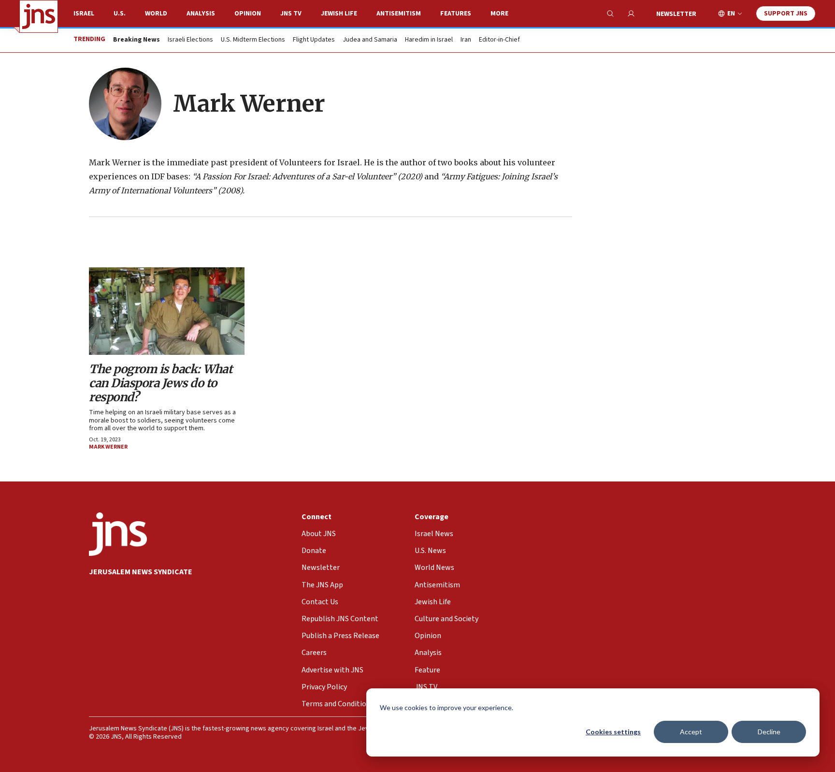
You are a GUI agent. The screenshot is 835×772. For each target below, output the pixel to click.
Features (455, 13)
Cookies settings (613, 732)
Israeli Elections (190, 40)
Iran (466, 40)
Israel (83, 13)
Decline (769, 732)
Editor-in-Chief (499, 40)
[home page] (38, 16)
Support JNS (785, 13)
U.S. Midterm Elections (253, 40)
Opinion (247, 13)
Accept (691, 732)
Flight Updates (314, 40)
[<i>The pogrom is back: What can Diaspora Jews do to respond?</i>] (167, 311)
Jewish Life (339, 13)
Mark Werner (108, 447)
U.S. (120, 13)
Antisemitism (398, 13)
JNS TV (291, 13)
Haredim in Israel (429, 40)
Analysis (201, 13)
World (156, 13)
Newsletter (676, 14)
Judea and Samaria (370, 40)
